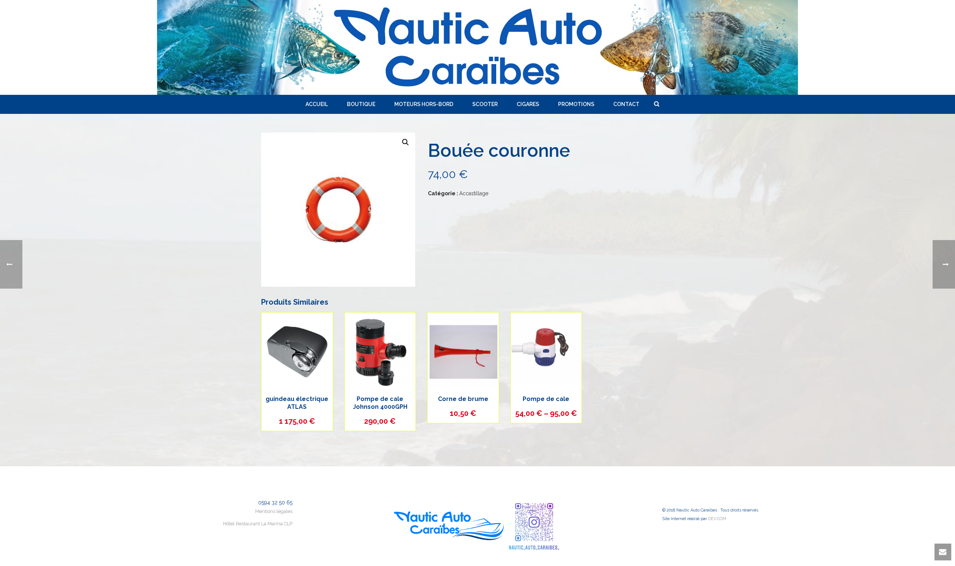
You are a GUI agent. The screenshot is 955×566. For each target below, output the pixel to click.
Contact (626, 104)
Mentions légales (273, 511)
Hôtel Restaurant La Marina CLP (257, 523)
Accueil (317, 104)
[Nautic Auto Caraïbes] (477, 47)
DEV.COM (717, 518)
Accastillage (473, 193)
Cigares (528, 104)
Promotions (576, 104)
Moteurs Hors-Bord (423, 104)
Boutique (361, 104)
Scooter (485, 104)
